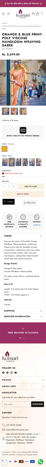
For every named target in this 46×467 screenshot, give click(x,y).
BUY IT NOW (23, 194)
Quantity (5, 181)
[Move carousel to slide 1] (20, 337)
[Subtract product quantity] (4, 186)
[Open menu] (3, 13)
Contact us (36, 224)
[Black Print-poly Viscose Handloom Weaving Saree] (5, 162)
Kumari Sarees (22, 452)
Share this (31, 202)
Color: (8, 143)
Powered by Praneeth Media (27, 454)
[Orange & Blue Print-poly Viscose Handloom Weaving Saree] (12, 162)
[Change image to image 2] (14, 111)
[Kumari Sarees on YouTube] (15, 373)
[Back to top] (4, 462)
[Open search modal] (8, 13)
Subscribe (37, 404)
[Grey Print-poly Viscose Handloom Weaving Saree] (25, 162)
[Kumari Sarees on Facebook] (3, 373)
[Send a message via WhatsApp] (41, 462)
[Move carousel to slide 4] (25, 337)
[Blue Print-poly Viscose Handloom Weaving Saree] (32, 162)
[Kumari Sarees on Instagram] (11, 373)
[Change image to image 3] (23, 111)
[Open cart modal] (38, 13)
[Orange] (4, 148)
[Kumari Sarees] (23, 14)
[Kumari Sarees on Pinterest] (7, 373)
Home (4, 23)
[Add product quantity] (13, 186)
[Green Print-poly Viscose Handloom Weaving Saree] (18, 162)
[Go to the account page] (33, 13)
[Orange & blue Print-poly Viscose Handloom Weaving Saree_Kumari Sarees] (23, 83)
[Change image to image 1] (5, 111)
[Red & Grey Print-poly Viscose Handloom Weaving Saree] (39, 162)
